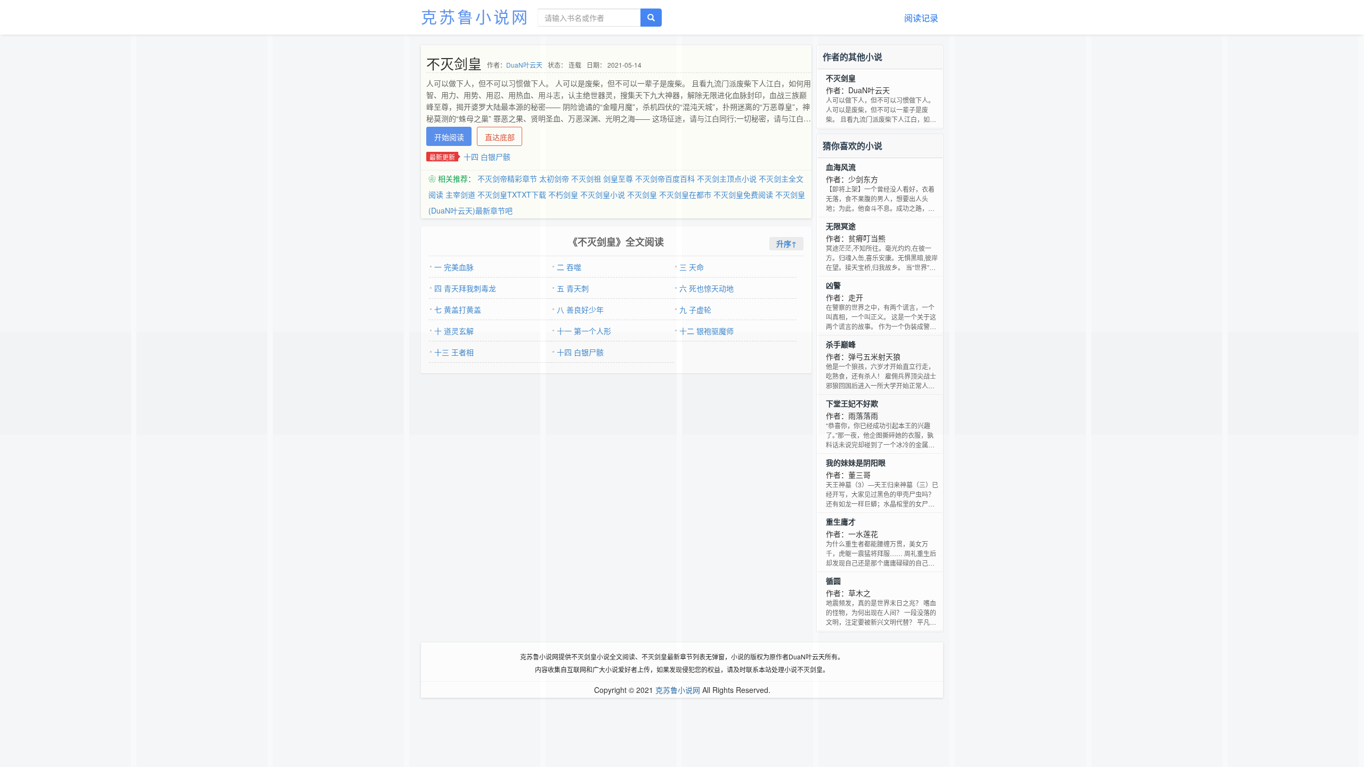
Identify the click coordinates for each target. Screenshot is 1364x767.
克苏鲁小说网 (475, 16)
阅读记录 (921, 18)
